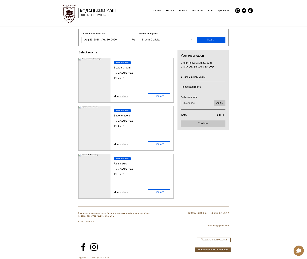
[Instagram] (237, 10)
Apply (219, 103)
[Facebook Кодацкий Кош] (83, 247)
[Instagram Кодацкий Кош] (94, 247)
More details (121, 96)
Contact (159, 96)
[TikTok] (250, 10)
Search (211, 39)
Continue (203, 123)
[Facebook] (244, 10)
